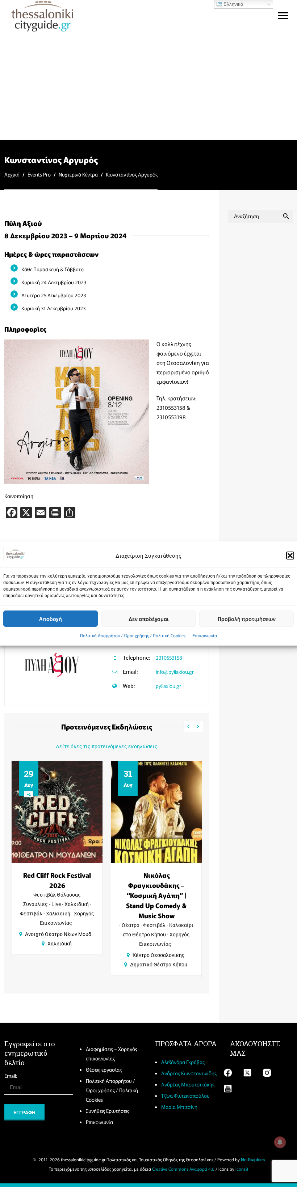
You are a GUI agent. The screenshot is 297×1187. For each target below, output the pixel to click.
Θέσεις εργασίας (104, 1069)
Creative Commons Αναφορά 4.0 (183, 1169)
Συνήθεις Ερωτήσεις (107, 1110)
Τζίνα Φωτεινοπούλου (185, 1095)
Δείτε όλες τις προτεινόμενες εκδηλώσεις (107, 746)
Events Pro (39, 174)
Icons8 (241, 1169)
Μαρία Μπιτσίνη (179, 1106)
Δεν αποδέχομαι (149, 618)
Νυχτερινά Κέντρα (78, 174)
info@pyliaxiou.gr (175, 671)
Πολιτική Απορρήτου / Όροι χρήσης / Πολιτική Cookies (132, 635)
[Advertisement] (148, 85)
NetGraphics (253, 1159)
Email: (10, 1075)
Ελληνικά (232, 4)
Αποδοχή (50, 618)
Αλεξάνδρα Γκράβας (183, 1061)
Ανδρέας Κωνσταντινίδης (189, 1073)
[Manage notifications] (280, 1142)
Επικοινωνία (205, 635)
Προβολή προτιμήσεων (247, 618)
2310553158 (169, 657)
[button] (290, 555)
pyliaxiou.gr (168, 685)
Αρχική (12, 174)
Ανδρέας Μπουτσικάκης (187, 1084)
